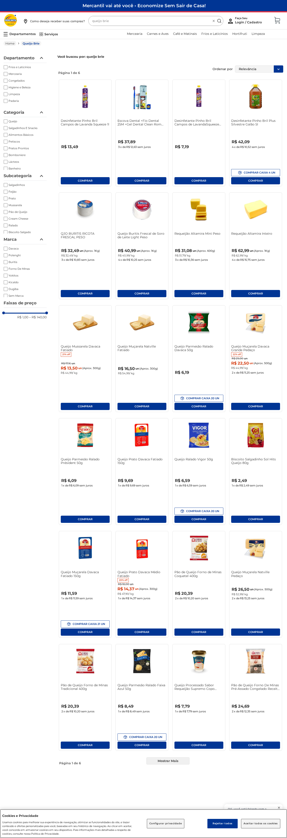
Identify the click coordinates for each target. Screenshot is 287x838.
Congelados (17, 80)
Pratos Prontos (19, 148)
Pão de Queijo (18, 212)
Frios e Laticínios (20, 67)
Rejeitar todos (223, 823)
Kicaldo (14, 282)
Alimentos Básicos (21, 134)
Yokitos (13, 275)
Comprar (85, 180)
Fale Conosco (189, 787)
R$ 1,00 (22, 317)
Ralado (13, 225)
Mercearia (15, 74)
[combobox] (155, 21)
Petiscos (14, 141)
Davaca (14, 248)
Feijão (13, 191)
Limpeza (14, 94)
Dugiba (13, 289)
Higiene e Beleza (19, 87)
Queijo (13, 121)
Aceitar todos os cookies (261, 823)
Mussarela (15, 205)
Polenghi (15, 255)
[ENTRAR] (249, 21)
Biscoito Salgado (20, 232)
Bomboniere (17, 155)
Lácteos (14, 161)
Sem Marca (16, 295)
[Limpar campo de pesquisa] (213, 21)
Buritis (13, 262)
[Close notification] (279, 807)
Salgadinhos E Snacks (23, 128)
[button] (54, 21)
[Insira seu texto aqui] (265, 786)
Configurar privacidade (165, 823)
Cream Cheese (18, 218)
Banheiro (15, 168)
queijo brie (31, 43)
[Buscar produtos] (219, 21)
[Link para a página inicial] (10, 43)
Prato (12, 198)
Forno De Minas (19, 268)
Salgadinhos (17, 185)
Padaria (14, 101)
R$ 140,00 (38, 317)
